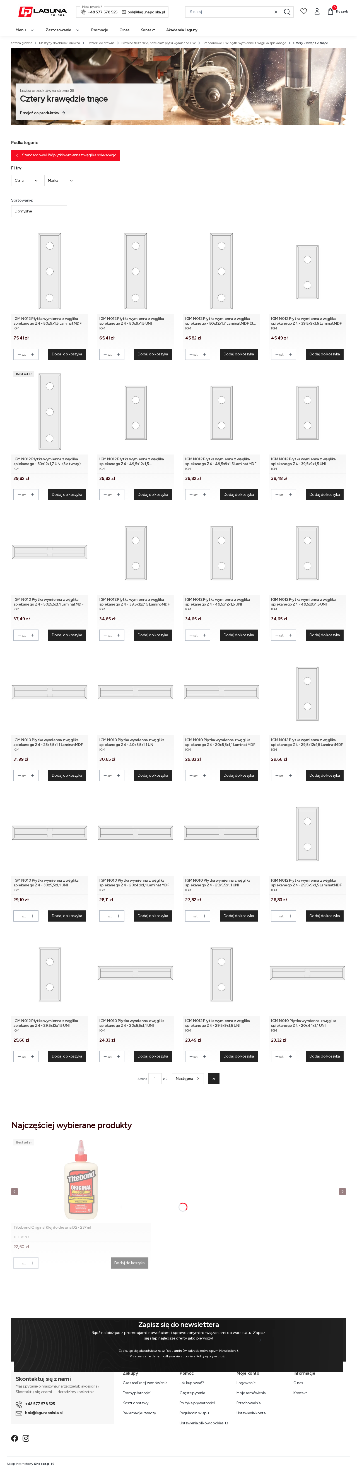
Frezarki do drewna (101, 43)
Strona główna (21, 43)
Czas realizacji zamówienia (145, 1383)
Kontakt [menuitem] (148, 30)
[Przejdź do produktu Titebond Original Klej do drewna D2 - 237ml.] (81, 1180)
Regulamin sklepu (194, 1413)
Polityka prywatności (197, 1403)
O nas (298, 1383)
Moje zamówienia (251, 1393)
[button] (287, 12)
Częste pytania (192, 1393)
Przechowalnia (249, 1403)
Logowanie (246, 1383)
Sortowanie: (22, 200)
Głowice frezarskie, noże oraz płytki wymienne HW (158, 43)
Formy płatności (137, 1393)
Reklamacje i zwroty (139, 1413)
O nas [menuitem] (124, 30)
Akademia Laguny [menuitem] (181, 30)
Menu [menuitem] (20, 30)
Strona (142, 1079)
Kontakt (300, 1393)
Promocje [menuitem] (99, 30)
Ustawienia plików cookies (202, 1423)
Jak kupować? (192, 1383)
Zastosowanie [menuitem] (58, 30)
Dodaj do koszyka (67, 354)
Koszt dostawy (135, 1403)
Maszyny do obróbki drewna (59, 43)
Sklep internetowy (28, 1464)
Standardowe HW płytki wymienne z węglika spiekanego (244, 43)
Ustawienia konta (251, 1413)
